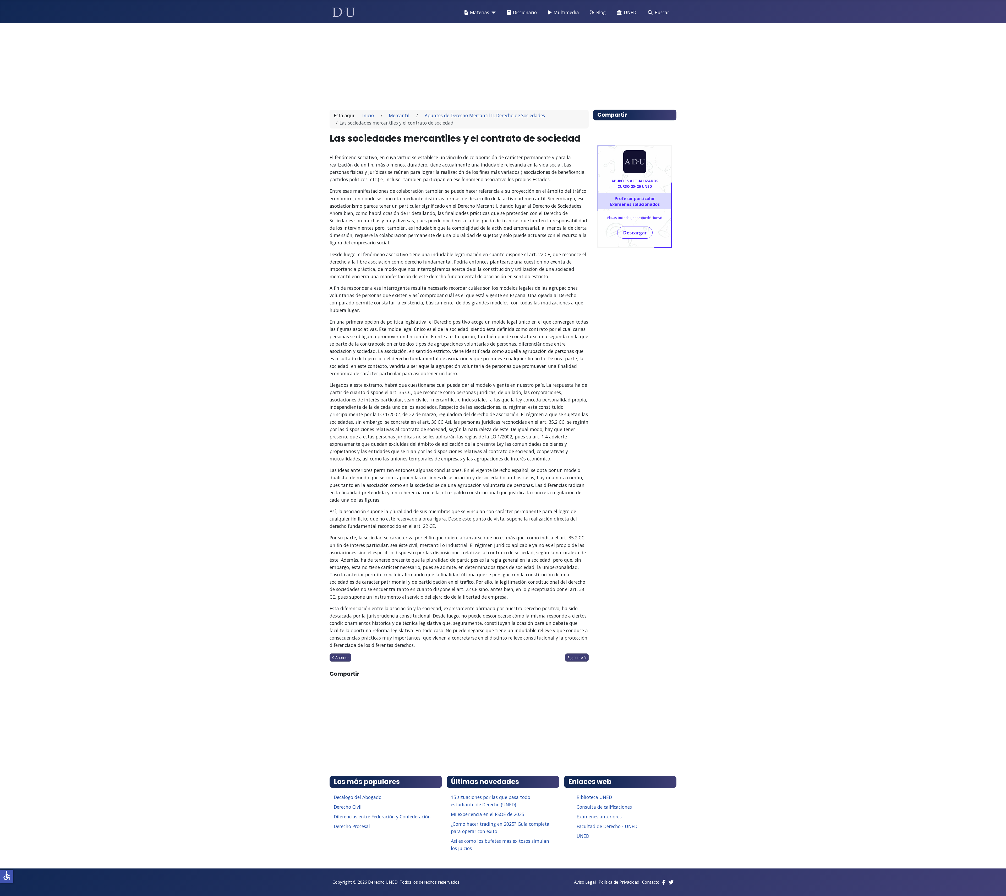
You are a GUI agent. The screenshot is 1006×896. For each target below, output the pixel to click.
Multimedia (566, 12)
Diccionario (525, 12)
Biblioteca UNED (594, 797)
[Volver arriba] (996, 885)
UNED (630, 12)
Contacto (650, 882)
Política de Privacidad (619, 882)
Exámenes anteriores (599, 816)
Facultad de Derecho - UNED (607, 826)
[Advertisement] (491, 64)
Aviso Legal (585, 882)
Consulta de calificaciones (604, 807)
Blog (601, 12)
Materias (479, 12)
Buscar (662, 12)
